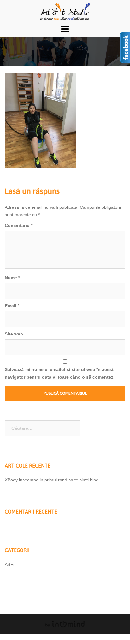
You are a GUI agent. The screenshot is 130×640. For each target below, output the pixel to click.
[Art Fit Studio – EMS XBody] (65, 11)
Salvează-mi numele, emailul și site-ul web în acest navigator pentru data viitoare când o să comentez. (60, 373)
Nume (12, 277)
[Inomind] (65, 624)
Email (12, 305)
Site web (14, 333)
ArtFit (10, 564)
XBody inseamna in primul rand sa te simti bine (51, 479)
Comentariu (18, 225)
